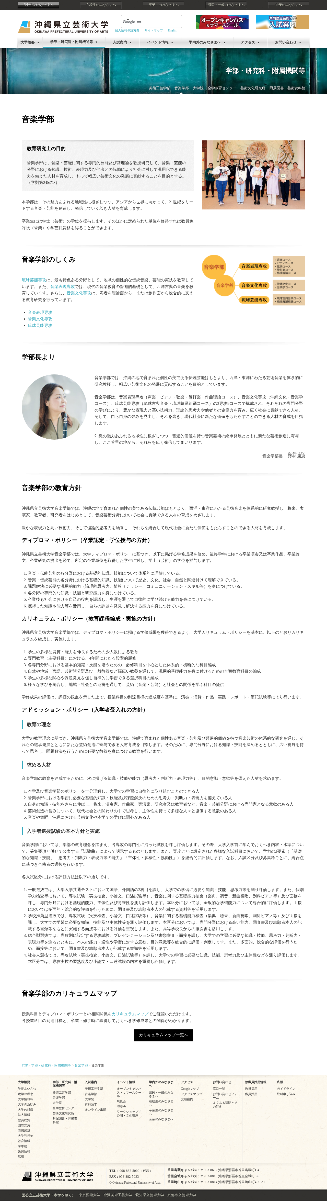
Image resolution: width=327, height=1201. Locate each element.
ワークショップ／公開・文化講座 (129, 1113)
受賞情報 (24, 1151)
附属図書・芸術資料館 (287, 88)
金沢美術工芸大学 (117, 1195)
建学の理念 (25, 1094)
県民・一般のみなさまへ (226, 5)
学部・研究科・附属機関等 (71, 42)
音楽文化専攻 (79, 293)
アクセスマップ (191, 1094)
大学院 (198, 88)
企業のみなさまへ (288, 5)
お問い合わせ (286, 42)
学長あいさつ (27, 1089)
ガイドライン (286, 1089)
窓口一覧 (219, 1089)
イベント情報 (158, 42)
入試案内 (120, 42)
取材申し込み (286, 1094)
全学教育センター (222, 88)
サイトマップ (154, 30)
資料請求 (91, 1104)
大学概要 (27, 42)
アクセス (248, 42)
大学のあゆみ (27, 1104)
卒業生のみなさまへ (164, 5)
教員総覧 (24, 1120)
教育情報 (24, 1141)
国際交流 (24, 1125)
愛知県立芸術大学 (149, 1195)
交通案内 (187, 1099)
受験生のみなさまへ (38, 5)
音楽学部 (181, 88)
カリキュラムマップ (130, 1014)
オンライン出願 (95, 1109)
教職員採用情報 (255, 1082)
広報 (21, 1156)
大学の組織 (25, 1109)
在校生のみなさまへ (101, 5)
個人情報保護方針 (127, 30)
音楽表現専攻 (62, 286)
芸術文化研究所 (252, 88)
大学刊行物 (25, 1136)
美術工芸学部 (159, 88)
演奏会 (121, 1106)
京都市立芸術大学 (181, 1195)
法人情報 (24, 1115)
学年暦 (22, 1146)
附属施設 (24, 1130)
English (172, 30)
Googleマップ (190, 1089)
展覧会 (121, 1101)
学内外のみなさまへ (205, 42)
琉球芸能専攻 (34, 280)
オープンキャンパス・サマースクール (129, 1092)
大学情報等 (25, 1099)
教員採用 (251, 1089)
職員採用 (251, 1094)
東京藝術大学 (89, 1195)
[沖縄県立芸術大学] (63, 23)
